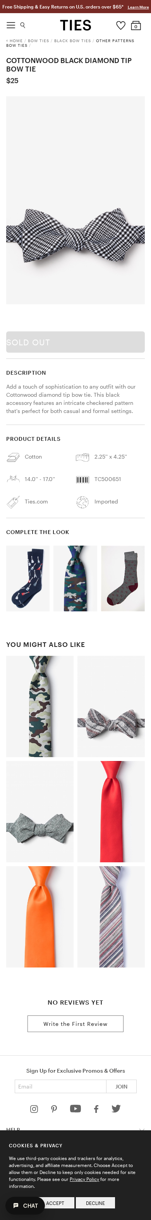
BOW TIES (38, 40)
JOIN (121, 1086)
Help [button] (13, 1129)
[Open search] (23, 23)
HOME (16, 40)
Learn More (138, 7)
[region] (75, 200)
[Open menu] (10, 23)
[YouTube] (76, 1110)
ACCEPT (55, 1203)
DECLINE (95, 1203)
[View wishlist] (120, 23)
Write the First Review (75, 1023)
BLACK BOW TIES (72, 40)
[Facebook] (97, 1110)
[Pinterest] (54, 1110)
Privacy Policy (84, 1179)
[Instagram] (34, 1110)
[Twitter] (116, 1110)
